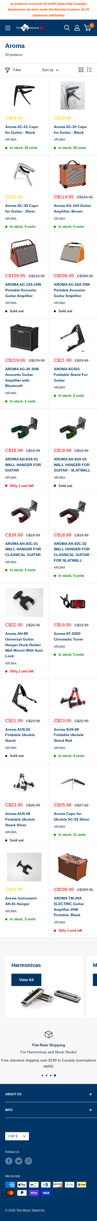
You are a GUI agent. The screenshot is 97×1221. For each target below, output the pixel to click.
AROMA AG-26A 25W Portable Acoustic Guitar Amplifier (72, 290)
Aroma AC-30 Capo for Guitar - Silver (21, 208)
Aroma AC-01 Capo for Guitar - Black (21, 129)
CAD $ (12, 1136)
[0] (87, 28)
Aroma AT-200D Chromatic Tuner (68, 636)
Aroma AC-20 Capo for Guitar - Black (70, 129)
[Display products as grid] (81, 70)
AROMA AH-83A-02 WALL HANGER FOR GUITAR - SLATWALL (72, 464)
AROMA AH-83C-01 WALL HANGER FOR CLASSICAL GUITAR (23, 549)
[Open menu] (7, 28)
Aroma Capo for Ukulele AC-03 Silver (71, 816)
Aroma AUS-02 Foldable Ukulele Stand (20, 735)
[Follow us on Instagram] (28, 1161)
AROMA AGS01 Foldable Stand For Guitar (71, 374)
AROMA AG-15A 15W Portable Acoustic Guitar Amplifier (23, 290)
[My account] (77, 28)
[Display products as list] (89, 70)
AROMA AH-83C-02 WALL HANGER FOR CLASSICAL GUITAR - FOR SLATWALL (73, 552)
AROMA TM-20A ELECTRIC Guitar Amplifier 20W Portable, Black (69, 906)
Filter (17, 70)
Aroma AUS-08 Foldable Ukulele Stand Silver (20, 819)
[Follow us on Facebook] (8, 1161)
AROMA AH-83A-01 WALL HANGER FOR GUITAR (23, 464)
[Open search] (67, 28)
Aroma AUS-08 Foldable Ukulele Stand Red (69, 735)
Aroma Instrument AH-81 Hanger (21, 901)
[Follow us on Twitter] (18, 1161)
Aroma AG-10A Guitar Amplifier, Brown (72, 208)
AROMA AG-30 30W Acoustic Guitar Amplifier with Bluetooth (22, 377)
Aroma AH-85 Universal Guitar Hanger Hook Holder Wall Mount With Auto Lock (24, 644)
